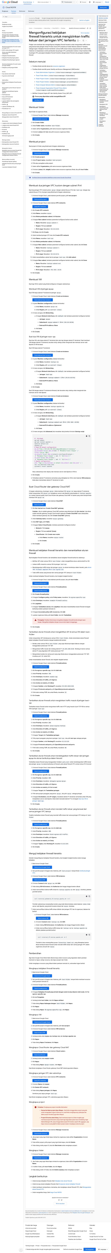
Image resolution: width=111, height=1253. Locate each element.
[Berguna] (87, 28)
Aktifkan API (38, 100)
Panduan (13, 11)
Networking (47, 28)
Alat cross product (43, 2)
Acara (91, 1231)
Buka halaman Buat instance (43, 300)
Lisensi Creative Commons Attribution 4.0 (71, 1211)
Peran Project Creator (42, 79)
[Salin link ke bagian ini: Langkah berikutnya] (49, 1177)
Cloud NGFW (11, 7)
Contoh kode (71, 1233)
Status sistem (50, 1236)
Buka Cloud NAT (39, 504)
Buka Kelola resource (41, 119)
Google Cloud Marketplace (32, 1233)
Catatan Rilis (50, 1233)
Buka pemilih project (41, 199)
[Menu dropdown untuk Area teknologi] (34, 2)
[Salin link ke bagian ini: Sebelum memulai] (47, 62)
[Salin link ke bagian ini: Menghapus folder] (45, 1151)
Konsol (84, 2)
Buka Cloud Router (40, 1055)
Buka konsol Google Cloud (42, 867)
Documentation (38, 28)
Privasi (37, 1245)
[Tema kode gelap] (86, 436)
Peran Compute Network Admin (45, 85)
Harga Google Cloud (30, 1231)
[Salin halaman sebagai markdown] (83, 40)
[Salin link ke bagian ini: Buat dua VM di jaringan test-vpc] (57, 337)
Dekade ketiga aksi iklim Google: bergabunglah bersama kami (43, 1249)
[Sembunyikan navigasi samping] (21, 1250)
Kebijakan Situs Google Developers (81, 1212)
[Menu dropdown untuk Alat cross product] (51, 2)
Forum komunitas (51, 1228)
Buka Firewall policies (41, 590)
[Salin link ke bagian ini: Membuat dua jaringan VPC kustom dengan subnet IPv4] (83, 186)
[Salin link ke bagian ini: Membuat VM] (43, 280)
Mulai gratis (103, 7)
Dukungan (49, 1231)
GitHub (70, 1228)
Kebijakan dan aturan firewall (63, 1181)
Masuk (107, 2)
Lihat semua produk (30, 1228)
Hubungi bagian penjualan (32, 1236)
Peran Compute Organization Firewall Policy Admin (51, 88)
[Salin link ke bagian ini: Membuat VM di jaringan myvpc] (55, 289)
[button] (11, 50)
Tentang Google (29, 1245)
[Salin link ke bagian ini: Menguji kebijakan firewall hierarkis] (63, 854)
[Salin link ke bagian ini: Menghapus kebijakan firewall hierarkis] (61, 969)
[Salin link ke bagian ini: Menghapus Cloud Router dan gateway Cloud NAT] (70, 1048)
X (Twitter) (92, 1233)
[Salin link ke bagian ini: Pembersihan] (43, 954)
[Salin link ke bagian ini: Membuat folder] (46, 107)
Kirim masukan (85, 33)
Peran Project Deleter (42, 82)
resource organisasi (59, 66)
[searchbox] (11, 16)
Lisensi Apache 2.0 (43, 1212)
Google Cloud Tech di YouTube (98, 1239)
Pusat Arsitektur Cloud (74, 1236)
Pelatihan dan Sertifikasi (75, 1239)
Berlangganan (90, 1249)
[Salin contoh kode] (89, 436)
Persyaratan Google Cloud (59, 1245)
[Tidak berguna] (90, 28)
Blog (91, 1228)
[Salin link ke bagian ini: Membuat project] (47, 142)
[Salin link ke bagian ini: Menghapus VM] (43, 1015)
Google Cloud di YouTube (96, 1236)
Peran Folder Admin (42, 75)
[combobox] (69, 2)
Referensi (22, 11)
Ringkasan (5, 11)
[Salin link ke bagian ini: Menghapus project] (46, 1102)
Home (30, 28)
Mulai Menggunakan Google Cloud (77, 1231)
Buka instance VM (40, 880)
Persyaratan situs (46, 1245)
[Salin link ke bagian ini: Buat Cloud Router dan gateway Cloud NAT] (72, 487)
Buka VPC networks (40, 206)
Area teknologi (27, 2)
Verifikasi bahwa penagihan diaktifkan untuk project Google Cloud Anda (51, 177)
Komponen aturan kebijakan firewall (69, 1184)
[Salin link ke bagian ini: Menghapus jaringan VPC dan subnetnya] (63, 1073)
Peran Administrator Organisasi (45, 72)
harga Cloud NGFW (55, 1192)
